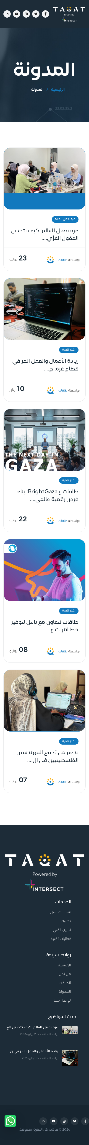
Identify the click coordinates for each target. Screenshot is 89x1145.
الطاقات (65, 983)
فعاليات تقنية (60, 939)
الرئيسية (58, 90)
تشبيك (66, 921)
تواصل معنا (62, 1001)
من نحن (65, 974)
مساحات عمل (60, 912)
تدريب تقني (62, 930)
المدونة (65, 992)
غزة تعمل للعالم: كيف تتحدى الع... (31, 1027)
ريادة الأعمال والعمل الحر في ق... (32, 1051)
